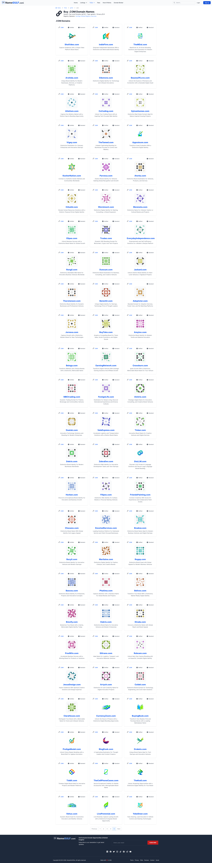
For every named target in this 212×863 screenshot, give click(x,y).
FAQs (141, 860)
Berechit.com (105, 301)
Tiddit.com (71, 780)
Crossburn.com (140, 365)
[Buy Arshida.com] (71, 70)
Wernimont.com (106, 207)
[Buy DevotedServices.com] (106, 520)
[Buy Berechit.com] (106, 293)
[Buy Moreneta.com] (140, 199)
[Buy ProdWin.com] (71, 645)
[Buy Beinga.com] (71, 357)
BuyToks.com (106, 332)
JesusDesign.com (72, 684)
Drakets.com (140, 749)
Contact (152, 860)
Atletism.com (71, 111)
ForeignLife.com (106, 397)
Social (157, 860)
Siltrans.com (106, 653)
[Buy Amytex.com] (140, 324)
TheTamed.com (105, 142)
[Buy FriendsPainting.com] (140, 486)
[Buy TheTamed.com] (106, 134)
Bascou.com (72, 590)
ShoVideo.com (72, 44)
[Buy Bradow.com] (140, 520)
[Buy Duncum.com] (106, 261)
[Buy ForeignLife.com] (106, 389)
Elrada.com (140, 622)
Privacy (137, 860)
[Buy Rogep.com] (140, 551)
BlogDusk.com (106, 749)
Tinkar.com (140, 430)
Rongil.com (71, 269)
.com (62, 27)
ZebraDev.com (106, 461)
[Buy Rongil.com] (71, 261)
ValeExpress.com (105, 430)
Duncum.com (105, 269)
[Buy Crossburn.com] (140, 357)
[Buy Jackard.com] (140, 261)
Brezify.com (72, 622)
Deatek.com (72, 430)
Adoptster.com (140, 301)
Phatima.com (106, 590)
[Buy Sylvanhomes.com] (140, 103)
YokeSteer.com (140, 814)
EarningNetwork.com (106, 365)
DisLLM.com (140, 461)
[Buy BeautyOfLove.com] (140, 70)
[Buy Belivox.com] (140, 582)
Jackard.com (140, 269)
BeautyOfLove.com (140, 78)
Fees (98, 2)
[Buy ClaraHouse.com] (71, 708)
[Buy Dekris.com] (71, 453)
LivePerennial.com (106, 814)
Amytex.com (140, 332)
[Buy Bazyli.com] (71, 551)
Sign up (207, 2)
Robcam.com (140, 653)
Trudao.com (106, 238)
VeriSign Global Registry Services (86, 16)
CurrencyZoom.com (106, 716)
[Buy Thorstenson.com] (71, 293)
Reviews (146, 860)
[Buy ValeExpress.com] (106, 422)
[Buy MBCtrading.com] (71, 389)
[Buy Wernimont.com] (106, 199)
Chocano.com (72, 528)
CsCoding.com (106, 111)
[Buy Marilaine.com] (106, 551)
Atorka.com (140, 176)
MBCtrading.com (72, 397)
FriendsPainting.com (140, 495)
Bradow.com (140, 528)
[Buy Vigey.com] (71, 134)
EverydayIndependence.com (141, 238)
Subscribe (152, 842)
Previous (94, 829)
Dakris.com (106, 622)
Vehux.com (71, 814)
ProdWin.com (71, 653)
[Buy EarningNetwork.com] (106, 357)
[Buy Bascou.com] (71, 582)
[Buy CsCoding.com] (106, 103)
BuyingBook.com (140, 716)
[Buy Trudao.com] (106, 230)
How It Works (107, 2)
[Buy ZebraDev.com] (106, 453)
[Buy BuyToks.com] (106, 324)
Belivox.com (140, 590)
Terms (131, 860)
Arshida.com (72, 78)
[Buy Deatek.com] (71, 422)
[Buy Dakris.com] (106, 614)
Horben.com (72, 495)
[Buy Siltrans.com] (106, 645)
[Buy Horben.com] (71, 486)
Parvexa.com (106, 176)
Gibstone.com (106, 78)
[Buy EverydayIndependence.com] (140, 230)
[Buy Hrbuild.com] (71, 199)
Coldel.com (140, 684)
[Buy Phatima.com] (106, 582)
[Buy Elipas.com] (71, 230)
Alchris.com (140, 397)
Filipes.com (106, 495)
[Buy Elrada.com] (140, 614)
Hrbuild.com (72, 207)
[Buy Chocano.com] (71, 520)
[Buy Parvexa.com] (106, 167)
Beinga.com (72, 365)
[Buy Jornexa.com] (71, 324)
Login (198, 2)
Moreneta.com (140, 207)
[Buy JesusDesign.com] (71, 676)
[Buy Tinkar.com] (140, 422)
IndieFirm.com (106, 44)
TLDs (91, 2)
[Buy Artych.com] (106, 676)
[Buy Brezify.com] (71, 614)
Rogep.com (140, 559)
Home (76, 2)
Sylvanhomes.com (140, 111)
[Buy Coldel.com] (140, 676)
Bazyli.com (71, 559)
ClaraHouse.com (72, 716)
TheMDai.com (140, 44)
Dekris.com (71, 461)
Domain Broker (118, 2)
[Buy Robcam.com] (140, 645)
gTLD (71, 8)
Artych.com (106, 684)
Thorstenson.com (71, 301)
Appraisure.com (140, 142)
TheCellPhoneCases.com (106, 780)
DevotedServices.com (106, 528)
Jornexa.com (71, 332)
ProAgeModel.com (72, 749)
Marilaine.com (106, 559)
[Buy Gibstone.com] (106, 70)
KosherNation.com (72, 176)
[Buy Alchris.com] (140, 389)
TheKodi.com (140, 780)
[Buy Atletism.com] (71, 103)
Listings (82, 2)
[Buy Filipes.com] (106, 486)
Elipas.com (71, 238)
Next (118, 829)
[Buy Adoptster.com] (140, 293)
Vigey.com (72, 142)
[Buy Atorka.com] (140, 167)
